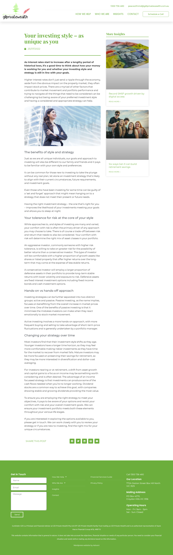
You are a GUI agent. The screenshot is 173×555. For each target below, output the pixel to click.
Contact (133, 14)
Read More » (114, 102)
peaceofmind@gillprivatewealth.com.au (148, 6)
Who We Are (102, 14)
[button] (72, 441)
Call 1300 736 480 (135, 474)
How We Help (83, 14)
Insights (118, 14)
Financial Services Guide (101, 477)
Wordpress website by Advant (86, 545)
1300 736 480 (117, 6)
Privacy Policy (97, 483)
